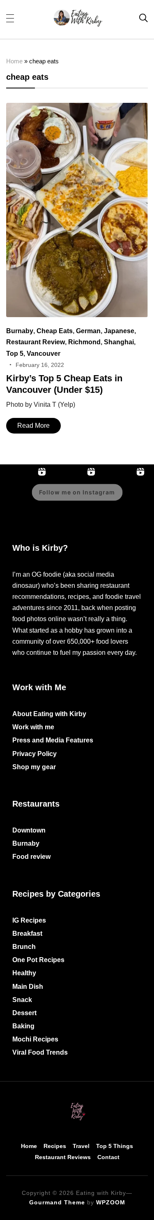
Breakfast (27, 933)
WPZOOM (110, 1202)
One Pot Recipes (38, 959)
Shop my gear (34, 766)
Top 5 (14, 353)
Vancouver (43, 353)
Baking (23, 1026)
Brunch (24, 946)
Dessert (24, 1012)
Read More (33, 425)
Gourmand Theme (57, 1202)
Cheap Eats (55, 330)
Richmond (84, 342)
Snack (22, 999)
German (88, 330)
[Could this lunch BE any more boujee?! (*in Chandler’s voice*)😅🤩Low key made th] (123, 498)
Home (14, 61)
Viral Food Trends (40, 1052)
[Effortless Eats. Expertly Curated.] (77, 1103)
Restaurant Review (35, 342)
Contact (108, 1157)
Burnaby (19, 330)
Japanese (119, 330)
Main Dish (27, 986)
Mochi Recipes (35, 1039)
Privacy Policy (34, 753)
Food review (31, 856)
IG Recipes (29, 920)
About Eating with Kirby (49, 713)
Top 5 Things (114, 1146)
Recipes (55, 1146)
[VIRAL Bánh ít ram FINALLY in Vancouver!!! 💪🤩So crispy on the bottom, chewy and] (24, 498)
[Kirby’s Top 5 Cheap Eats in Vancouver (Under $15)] (77, 108)
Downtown (29, 830)
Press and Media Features (52, 740)
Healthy (24, 973)
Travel (81, 1146)
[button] (10, 17)
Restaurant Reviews (63, 1157)
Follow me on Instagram (77, 492)
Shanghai (119, 342)
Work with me (33, 727)
